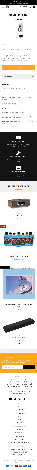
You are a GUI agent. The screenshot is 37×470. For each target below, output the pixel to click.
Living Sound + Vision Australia (19, 254)
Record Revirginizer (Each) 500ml (19, 256)
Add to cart (18, 67)
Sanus (18, 12)
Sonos (19, 335)
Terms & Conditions (19, 439)
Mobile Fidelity (19, 302)
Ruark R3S (19, 215)
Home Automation (19, 413)
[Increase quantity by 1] (22, 44)
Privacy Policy (20, 436)
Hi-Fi (19, 407)
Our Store (25, 3)
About (10, 3)
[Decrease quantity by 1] (12, 44)
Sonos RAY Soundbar (19, 337)
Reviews (19, 3)
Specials (19, 419)
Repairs (19, 423)
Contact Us (19, 430)
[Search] (30, 7)
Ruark (19, 213)
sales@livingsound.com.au (19, 454)
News (14, 3)
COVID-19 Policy (19, 433)
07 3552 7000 (20, 1)
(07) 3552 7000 (23, 452)
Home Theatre (19, 410)
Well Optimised (18, 462)
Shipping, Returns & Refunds (20, 442)
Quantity (5, 44)
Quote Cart (23, 7)
